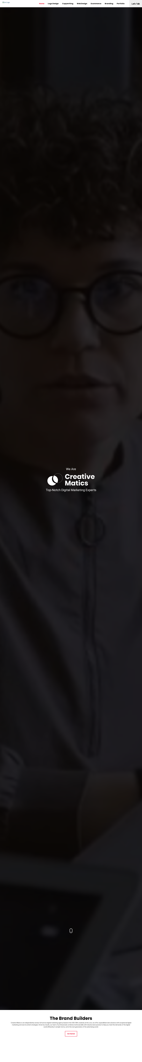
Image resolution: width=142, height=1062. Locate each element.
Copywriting (67, 3)
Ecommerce (96, 3)
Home (41, 3)
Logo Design (53, 3)
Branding (109, 3)
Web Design (82, 3)
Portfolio (121, 3)
